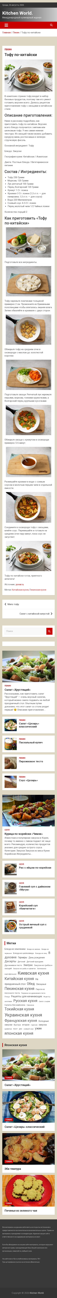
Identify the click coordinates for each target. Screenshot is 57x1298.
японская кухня (19, 1033)
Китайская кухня (20, 590)
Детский (21, 962)
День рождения (37, 957)
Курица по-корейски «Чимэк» (24, 833)
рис (20, 1029)
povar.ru (20, 584)
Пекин (8, 49)
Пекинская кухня (37, 590)
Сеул (7, 830)
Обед (31, 984)
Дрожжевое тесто (13, 965)
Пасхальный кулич (31, 742)
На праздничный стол (21, 981)
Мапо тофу (13, 604)
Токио (8, 1078)
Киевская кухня (33, 973)
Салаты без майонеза (15, 1005)
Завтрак (28, 965)
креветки (8, 1029)
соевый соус (29, 1029)
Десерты (10, 961)
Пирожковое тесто (31, 761)
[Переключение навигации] (6, 25)
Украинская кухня (23, 1015)
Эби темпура (13, 1168)
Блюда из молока (33, 949)
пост (15, 1029)
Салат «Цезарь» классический (29, 725)
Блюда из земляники (15, 949)
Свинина (30, 1005)
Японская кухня (15, 1045)
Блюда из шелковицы (23, 953)
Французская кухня (21, 1020)
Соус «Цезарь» (28, 780)
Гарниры (22, 957)
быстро (17, 1025)
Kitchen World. (17, 13)
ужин (38, 1028)
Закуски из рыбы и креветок (24, 969)
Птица (7, 997)
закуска (43, 1024)
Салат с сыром (44, 1001)
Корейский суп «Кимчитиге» (28, 907)
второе (25, 1024)
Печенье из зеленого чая (21, 1210)
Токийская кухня (19, 1009)
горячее (34, 1025)
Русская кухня (25, 1001)
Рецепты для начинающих (26, 996)
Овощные (41, 984)
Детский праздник (35, 962)
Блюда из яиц (41, 953)
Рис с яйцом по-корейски (35, 867)
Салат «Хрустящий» (18, 689)
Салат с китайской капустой (34, 613)
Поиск (49, 631)
